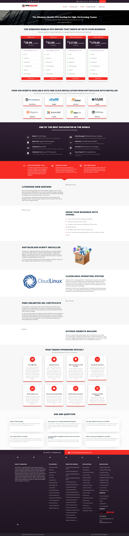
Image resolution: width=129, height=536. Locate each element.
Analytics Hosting (87, 487)
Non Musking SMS (104, 506)
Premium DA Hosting (104, 475)
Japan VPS (51, 475)
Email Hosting (86, 500)
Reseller (101, 6)
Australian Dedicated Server (72, 492)
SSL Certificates (103, 498)
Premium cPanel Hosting (105, 470)
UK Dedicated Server (70, 515)
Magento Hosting (87, 477)
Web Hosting (91, 6)
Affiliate (105, 534)
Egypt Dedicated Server (71, 520)
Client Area (102, 1)
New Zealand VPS (53, 482)
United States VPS (53, 485)
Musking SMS (103, 503)
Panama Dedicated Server (72, 505)
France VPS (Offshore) (54, 500)
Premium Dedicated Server (72, 471)
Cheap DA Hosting (104, 472)
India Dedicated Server (71, 482)
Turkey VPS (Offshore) (54, 505)
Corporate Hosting (104, 485)
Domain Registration (104, 496)
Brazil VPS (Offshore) (54, 490)
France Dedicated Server (71, 512)
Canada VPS (52, 487)
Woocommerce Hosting (88, 472)
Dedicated (74, 6)
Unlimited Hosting (104, 490)
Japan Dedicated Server (71, 487)
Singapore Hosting (104, 480)
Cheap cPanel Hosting (105, 467)
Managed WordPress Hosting (106, 477)
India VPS (51, 470)
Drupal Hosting (86, 480)
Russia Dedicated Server (71, 507)
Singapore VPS (52, 472)
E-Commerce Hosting (88, 503)
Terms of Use (94, 534)
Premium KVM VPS (53, 467)
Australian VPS (52, 480)
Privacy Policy (100, 534)
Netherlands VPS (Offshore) (55, 498)
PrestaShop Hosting (87, 485)
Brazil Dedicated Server (71, 502)
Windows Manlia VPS (66, 22)
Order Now (31, 78)
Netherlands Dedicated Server (72, 510)
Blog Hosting (86, 467)
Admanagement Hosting (88, 490)
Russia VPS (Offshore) (54, 495)
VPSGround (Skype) (94, 1)
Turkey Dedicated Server (71, 517)
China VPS (51, 477)
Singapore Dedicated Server (72, 484)
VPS (66, 6)
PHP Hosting (86, 505)
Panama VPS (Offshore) (54, 493)
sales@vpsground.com (83, 1)
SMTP (101, 501)
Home (58, 22)
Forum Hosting (86, 475)
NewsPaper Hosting (87, 510)
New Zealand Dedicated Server (73, 495)
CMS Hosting (86, 495)
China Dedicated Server (71, 489)
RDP (83, 6)
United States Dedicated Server (73, 497)
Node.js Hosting (86, 493)
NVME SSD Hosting (104, 482)
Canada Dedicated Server (71, 500)
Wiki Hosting (86, 470)
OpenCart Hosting (87, 508)
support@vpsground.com (105, 522)
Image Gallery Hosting (88, 498)
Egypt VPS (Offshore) (54, 508)
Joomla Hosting (86, 482)
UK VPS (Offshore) (53, 503)
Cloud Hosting (103, 487)
